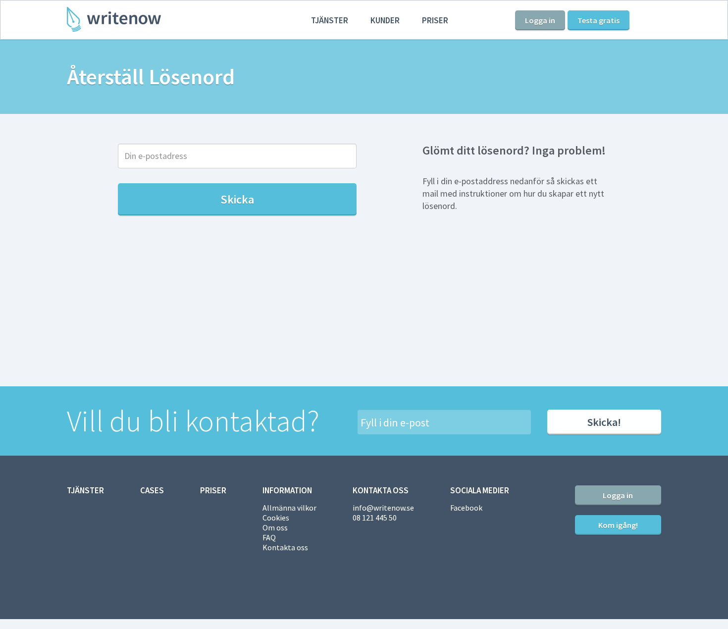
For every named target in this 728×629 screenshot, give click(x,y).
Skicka (237, 199)
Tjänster (329, 20)
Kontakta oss (285, 547)
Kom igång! (618, 525)
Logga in (540, 20)
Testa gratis (598, 20)
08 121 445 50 (375, 518)
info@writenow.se (383, 508)
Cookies (275, 518)
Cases (152, 490)
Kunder (385, 20)
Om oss (275, 527)
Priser (435, 20)
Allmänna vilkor (289, 508)
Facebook (466, 508)
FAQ (269, 537)
